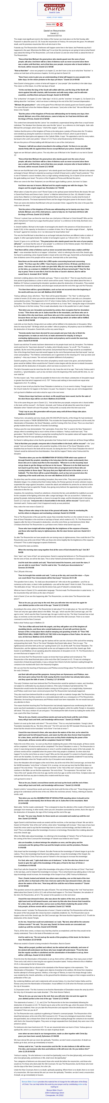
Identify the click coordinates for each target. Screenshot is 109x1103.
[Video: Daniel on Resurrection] (61, 25)
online (80, 1084)
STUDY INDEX (57, 17)
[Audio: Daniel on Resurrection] (57, 25)
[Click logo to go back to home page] (54, 11)
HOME (49, 17)
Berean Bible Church (30, 1082)
